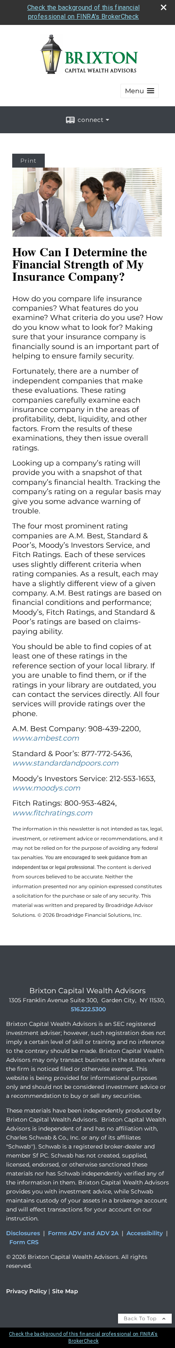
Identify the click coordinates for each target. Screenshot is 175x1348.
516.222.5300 (88, 1009)
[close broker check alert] (163, 7)
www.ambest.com (45, 738)
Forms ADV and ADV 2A (83, 1233)
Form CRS (24, 1242)
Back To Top (141, 1318)
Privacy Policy (26, 1291)
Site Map (65, 1291)
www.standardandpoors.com (65, 763)
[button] (139, 91)
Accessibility (145, 1233)
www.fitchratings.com (52, 812)
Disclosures (23, 1233)
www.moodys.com (46, 788)
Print (28, 160)
